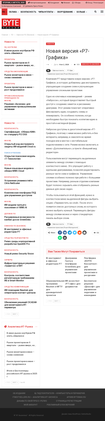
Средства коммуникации (16, 287)
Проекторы (9, 59)
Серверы (8, 260)
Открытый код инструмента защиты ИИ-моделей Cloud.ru (20, 145)
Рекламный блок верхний (61, 405)
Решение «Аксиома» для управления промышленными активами (20, 106)
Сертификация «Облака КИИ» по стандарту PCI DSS (20, 133)
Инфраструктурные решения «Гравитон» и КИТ (19, 264)
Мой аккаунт (31, 405)
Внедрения (54, 3)
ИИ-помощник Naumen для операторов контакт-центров (20, 291)
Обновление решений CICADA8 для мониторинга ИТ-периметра (20, 305)
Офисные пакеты (58, 70)
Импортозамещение (38, 3)
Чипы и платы (45, 12)
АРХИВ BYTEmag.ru (76, 397)
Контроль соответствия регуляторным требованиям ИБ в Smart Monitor (19, 278)
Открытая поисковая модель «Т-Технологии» (19, 157)
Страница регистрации (68, 401)
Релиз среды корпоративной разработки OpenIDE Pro (19, 242)
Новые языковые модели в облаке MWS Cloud (18, 169)
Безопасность (28, 12)
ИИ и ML (7, 101)
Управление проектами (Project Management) (62, 74)
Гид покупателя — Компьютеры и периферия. (61, 393)
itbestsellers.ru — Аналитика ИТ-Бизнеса (35, 397)
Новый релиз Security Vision (19, 253)
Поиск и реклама (12, 153)
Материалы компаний (12, 6)
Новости (50, 44)
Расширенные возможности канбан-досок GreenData (19, 218)
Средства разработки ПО (16, 238)
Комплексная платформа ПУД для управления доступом (20, 194)
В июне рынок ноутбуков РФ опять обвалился (19, 51)
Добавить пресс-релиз (34, 6)
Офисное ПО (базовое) (91, 64)
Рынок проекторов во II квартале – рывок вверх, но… (19, 64)
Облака (13, 12)
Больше (81, 12)
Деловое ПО (10, 214)
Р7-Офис (70, 70)
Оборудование (65, 12)
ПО (3, 12)
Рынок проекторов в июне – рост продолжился (19, 88)
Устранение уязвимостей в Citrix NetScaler (18, 181)
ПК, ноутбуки (10, 47)
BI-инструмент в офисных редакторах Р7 (17, 230)
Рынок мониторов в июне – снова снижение (18, 76)
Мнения (67, 3)
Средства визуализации (16, 72)
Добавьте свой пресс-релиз (32, 401)
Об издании (19, 393)
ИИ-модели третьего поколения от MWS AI (15, 206)
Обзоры (78, 3)
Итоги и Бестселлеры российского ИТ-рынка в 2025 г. (22, 374)
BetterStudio (86, 414)
